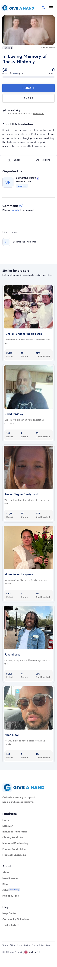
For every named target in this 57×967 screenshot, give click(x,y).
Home (6, 819)
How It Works (10, 878)
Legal (48, 945)
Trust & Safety (10, 924)
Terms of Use (8, 945)
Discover (7, 825)
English (32, 951)
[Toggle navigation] (51, 8)
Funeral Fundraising (14, 849)
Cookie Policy (38, 945)
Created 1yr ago (48, 47)
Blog (5, 884)
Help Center (9, 913)
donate (15, 210)
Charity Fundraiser (13, 837)
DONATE (28, 88)
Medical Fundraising (14, 854)
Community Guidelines (15, 919)
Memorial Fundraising (15, 843)
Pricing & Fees (10, 895)
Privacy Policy (23, 945)
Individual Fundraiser (14, 831)
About (6, 872)
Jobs (5, 889)
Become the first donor (24, 241)
